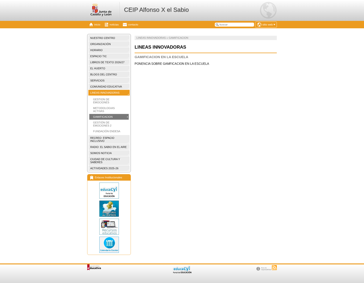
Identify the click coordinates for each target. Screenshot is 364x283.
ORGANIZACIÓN (100, 44)
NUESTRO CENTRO (102, 38)
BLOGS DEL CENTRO (103, 74)
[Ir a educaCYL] (182, 272)
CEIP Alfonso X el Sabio (156, 9)
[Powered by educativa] (94, 267)
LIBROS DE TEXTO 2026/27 (107, 62)
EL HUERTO (97, 68)
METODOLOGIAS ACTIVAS (104, 110)
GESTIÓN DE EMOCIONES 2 (102, 124)
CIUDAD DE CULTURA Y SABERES (105, 161)
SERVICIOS (97, 80)
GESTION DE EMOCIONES (101, 101)
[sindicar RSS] (274, 267)
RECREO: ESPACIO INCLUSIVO (102, 139)
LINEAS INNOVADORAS (104, 92)
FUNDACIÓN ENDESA (106, 131)
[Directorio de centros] (109, 209)
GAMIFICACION (103, 116)
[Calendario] (109, 245)
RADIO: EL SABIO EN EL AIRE (108, 147)
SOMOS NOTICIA (101, 153)
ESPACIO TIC (98, 56)
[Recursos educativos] (109, 227)
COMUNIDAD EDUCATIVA (106, 86)
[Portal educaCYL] (109, 191)
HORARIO (96, 50)
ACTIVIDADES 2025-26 (104, 168)
